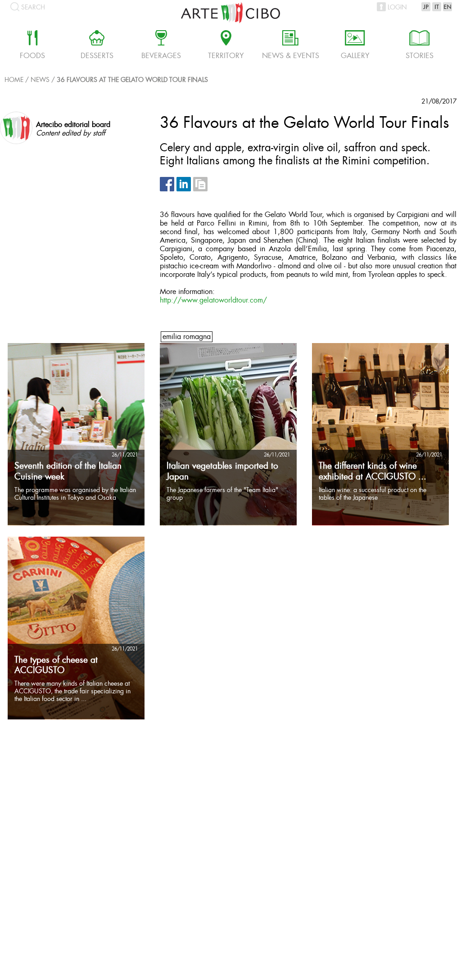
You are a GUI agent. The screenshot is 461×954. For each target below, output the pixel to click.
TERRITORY (226, 46)
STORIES (420, 46)
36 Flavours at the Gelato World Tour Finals (132, 80)
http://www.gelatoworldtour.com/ (213, 300)
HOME (14, 80)
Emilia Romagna (187, 337)
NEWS (40, 80)
